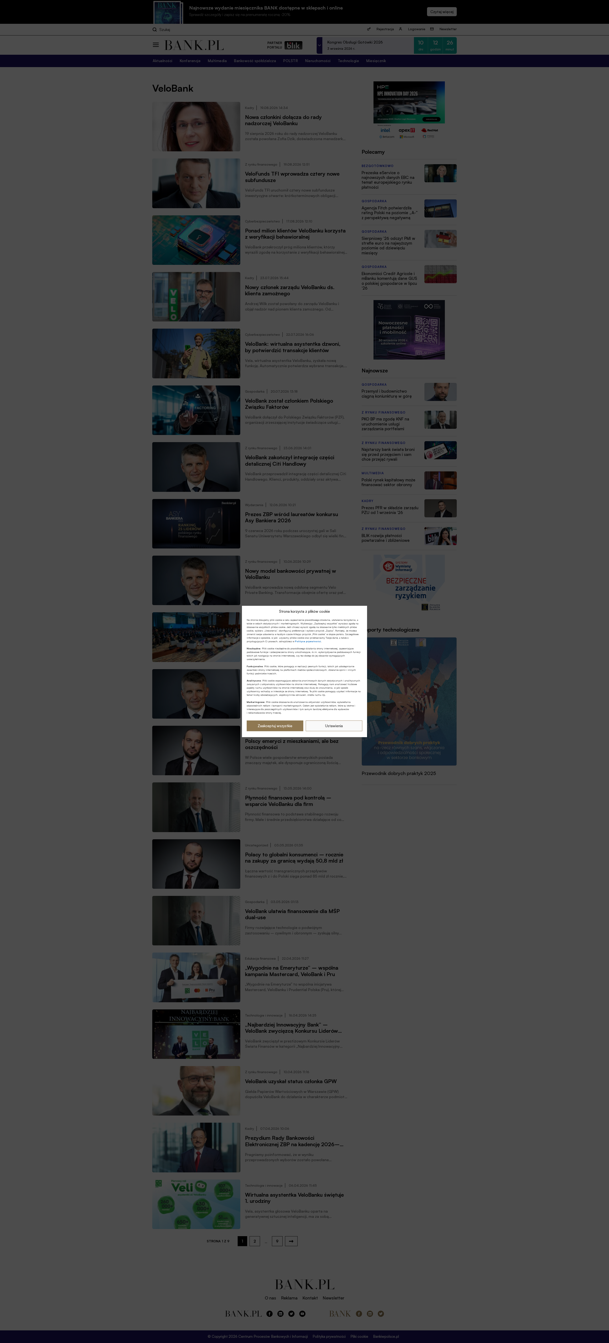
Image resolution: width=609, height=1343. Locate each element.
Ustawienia (334, 726)
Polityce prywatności (308, 641)
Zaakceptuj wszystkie (275, 726)
